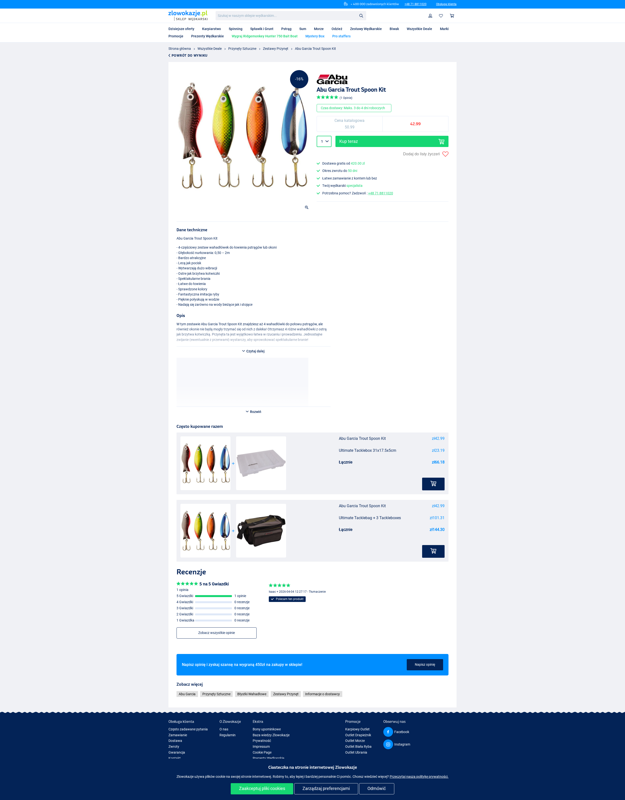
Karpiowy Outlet (357, 729)
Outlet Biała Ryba (358, 746)
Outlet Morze (355, 741)
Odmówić (376, 788)
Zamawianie (177, 735)
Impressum (261, 746)
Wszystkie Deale (210, 49)
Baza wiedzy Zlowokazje (271, 735)
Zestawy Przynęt (275, 49)
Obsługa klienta (446, 4)
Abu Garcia (187, 694)
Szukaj (361, 15)
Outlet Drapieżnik (358, 735)
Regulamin (227, 735)
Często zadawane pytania (188, 729)
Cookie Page (262, 752)
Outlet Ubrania (356, 752)
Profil (430, 15)
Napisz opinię (425, 664)
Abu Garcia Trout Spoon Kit (315, 49)
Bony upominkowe (267, 729)
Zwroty (173, 746)
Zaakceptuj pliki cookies (262, 788)
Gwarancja (176, 752)
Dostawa (175, 741)
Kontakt (174, 758)
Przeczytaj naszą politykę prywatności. (419, 777)
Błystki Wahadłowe (251, 694)
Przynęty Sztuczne (242, 49)
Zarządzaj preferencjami (326, 788)
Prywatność (262, 741)
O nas (223, 729)
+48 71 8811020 (416, 4)
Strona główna (179, 49)
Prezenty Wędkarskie (268, 758)
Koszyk (452, 15)
